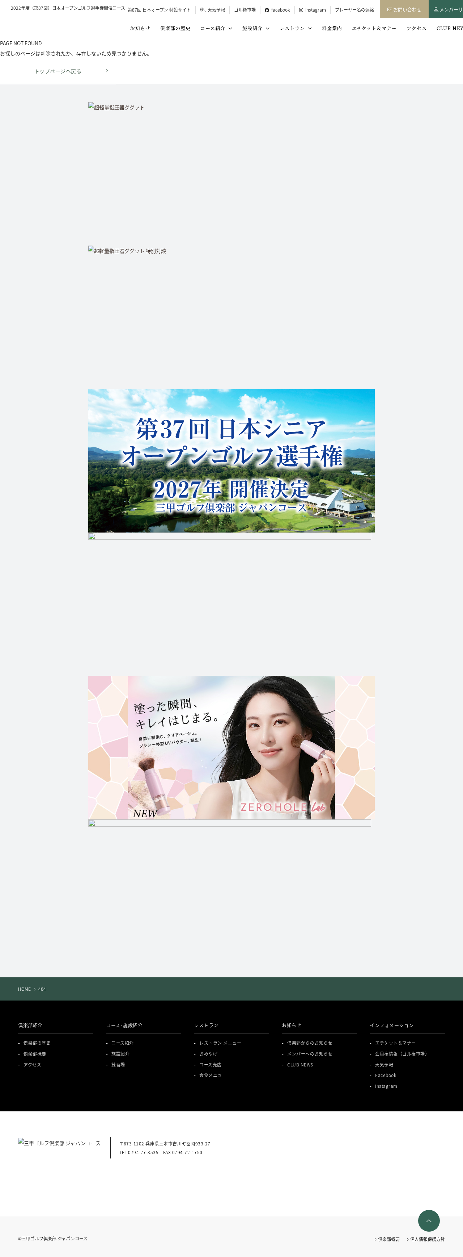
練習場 (118, 1064)
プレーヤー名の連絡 (354, 10)
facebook (279, 10)
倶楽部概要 (35, 1054)
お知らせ (140, 28)
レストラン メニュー (220, 1043)
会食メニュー (212, 1075)
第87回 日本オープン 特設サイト (159, 10)
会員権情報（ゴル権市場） (402, 1054)
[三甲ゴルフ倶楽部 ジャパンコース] (50, 23)
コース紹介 (214, 28)
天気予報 (215, 10)
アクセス (417, 28)
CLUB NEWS (300, 1064)
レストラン (294, 28)
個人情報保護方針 (427, 1239)
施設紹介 (254, 28)
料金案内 (332, 28)
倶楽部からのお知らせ (309, 1043)
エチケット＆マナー (374, 28)
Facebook (385, 1075)
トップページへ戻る (58, 71)
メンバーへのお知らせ (309, 1054)
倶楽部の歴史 (175, 28)
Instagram (314, 10)
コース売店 (210, 1064)
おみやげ (208, 1054)
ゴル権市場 (245, 10)
